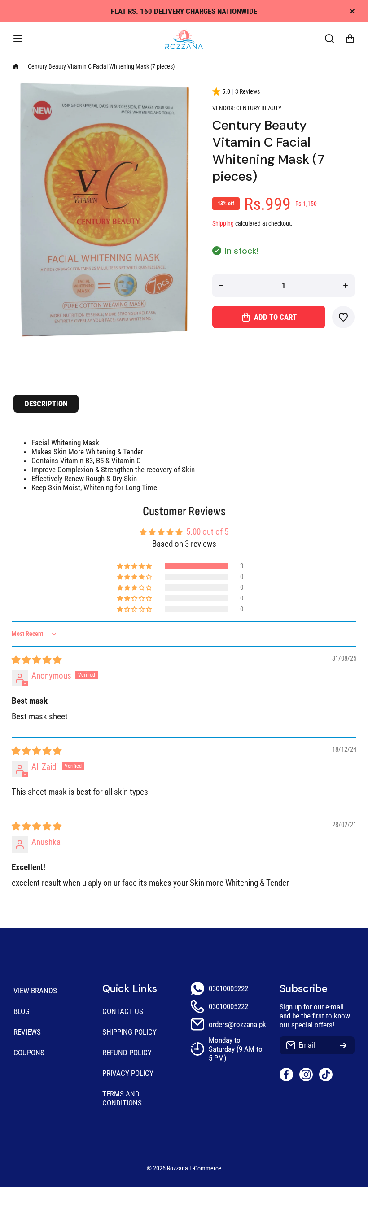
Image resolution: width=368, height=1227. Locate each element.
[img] (36, 660)
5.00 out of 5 (207, 531)
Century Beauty (258, 108)
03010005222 (228, 988)
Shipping (223, 223)
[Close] (352, 11)
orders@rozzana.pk (237, 1024)
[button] (350, 38)
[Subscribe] (343, 1045)
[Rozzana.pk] (184, 38)
